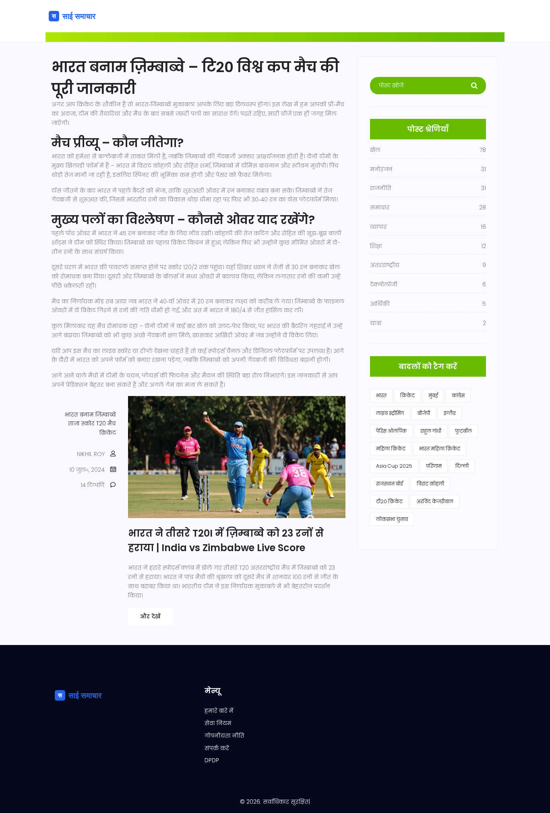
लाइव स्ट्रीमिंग (390, 413)
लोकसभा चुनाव (392, 519)
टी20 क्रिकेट (389, 501)
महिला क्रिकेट (390, 448)
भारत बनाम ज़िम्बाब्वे (90, 415)
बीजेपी (424, 413)
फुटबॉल (463, 430)
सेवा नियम (218, 723)
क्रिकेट (107, 433)
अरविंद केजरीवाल (434, 501)
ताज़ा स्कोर (81, 423)
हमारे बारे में (219, 711)
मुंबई (433, 395)
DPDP (212, 760)
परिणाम (434, 465)
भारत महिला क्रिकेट (439, 448)
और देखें (150, 616)
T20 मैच (106, 423)
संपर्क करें (217, 748)
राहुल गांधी (430, 430)
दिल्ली (462, 465)
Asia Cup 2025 (394, 465)
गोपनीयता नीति (224, 736)
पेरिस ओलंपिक (391, 430)
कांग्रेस (458, 395)
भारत (381, 395)
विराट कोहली (430, 483)
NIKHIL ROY (91, 454)
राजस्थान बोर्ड (389, 483)
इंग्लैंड (450, 413)
